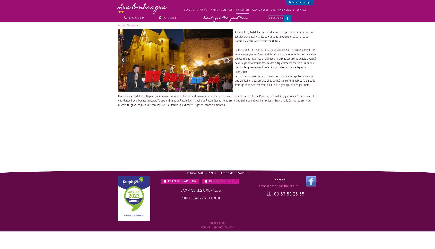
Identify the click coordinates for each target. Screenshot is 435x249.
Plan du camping (181, 181)
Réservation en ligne (301, 2)
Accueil (189, 9)
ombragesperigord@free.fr (278, 186)
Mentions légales (217, 222)
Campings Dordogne (223, 227)
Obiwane (205, 227)
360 (273, 9)
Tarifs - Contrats (222, 9)
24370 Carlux (169, 18)
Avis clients (286, 9)
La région (242, 9)
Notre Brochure (222, 181)
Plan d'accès (260, 9)
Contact (302, 9)
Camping (201, 9)
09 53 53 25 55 (135, 18)
